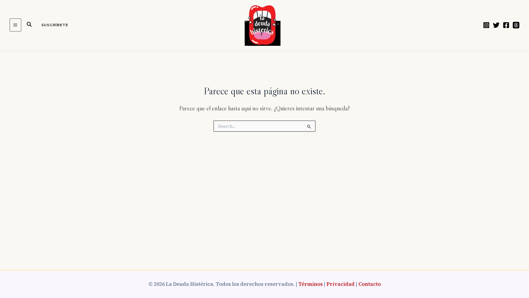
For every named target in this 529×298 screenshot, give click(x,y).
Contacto (369, 284)
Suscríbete (54, 25)
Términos (310, 284)
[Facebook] (506, 25)
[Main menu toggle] (15, 24)
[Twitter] (496, 25)
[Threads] (516, 25)
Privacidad (340, 284)
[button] (29, 25)
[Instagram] (486, 25)
